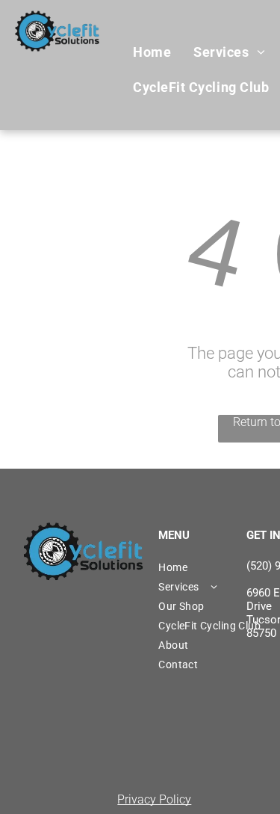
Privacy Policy (154, 799)
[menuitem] (152, 52)
